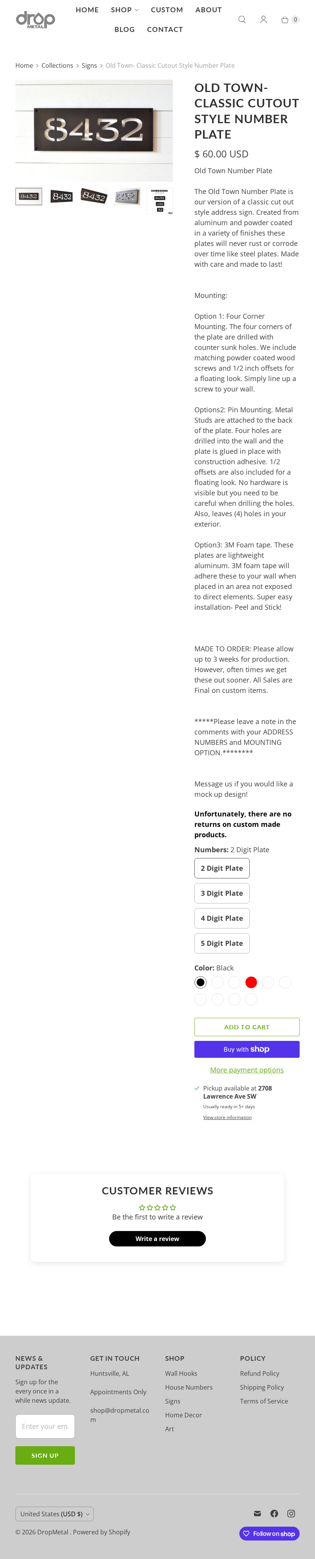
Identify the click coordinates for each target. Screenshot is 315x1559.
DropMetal (53, 1532)
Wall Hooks (181, 1373)
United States (51, 1514)
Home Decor (183, 1415)
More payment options (247, 1069)
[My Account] (263, 19)
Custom (167, 9)
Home (87, 9)
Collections (57, 65)
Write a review (157, 1238)
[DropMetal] (35, 20)
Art (169, 1429)
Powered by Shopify (101, 1532)
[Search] (242, 19)
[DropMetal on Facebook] (274, 1514)
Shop (121, 9)
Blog (124, 29)
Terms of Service (264, 1401)
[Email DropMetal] (257, 1514)
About (209, 9)
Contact (165, 29)
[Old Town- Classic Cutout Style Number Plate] (94, 131)
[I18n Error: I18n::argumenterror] (28, 196)
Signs (89, 65)
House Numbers (189, 1387)
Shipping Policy (262, 1387)
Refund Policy (259, 1373)
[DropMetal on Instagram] (291, 1514)
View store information (227, 1117)
